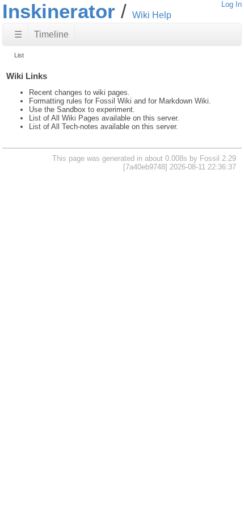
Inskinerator (58, 11)
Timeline (51, 34)
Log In (231, 4)
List (19, 55)
